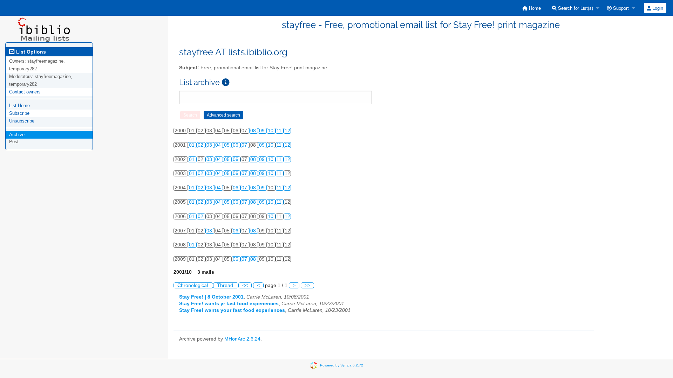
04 (218, 145)
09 (262, 130)
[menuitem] (531, 8)
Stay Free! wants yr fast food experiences (229, 303)
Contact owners (25, 91)
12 (287, 130)
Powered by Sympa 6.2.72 (341, 365)
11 (280, 130)
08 (253, 130)
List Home (19, 105)
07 (245, 145)
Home (534, 8)
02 (201, 145)
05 (227, 145)
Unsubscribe (21, 121)
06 (236, 145)
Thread (225, 285)
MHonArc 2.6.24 (242, 339)
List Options (30, 52)
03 (209, 145)
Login (657, 8)
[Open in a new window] (226, 82)
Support (620, 8)
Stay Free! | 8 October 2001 (211, 297)
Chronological (193, 285)
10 (271, 130)
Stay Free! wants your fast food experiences (232, 310)
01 (192, 145)
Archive (17, 134)
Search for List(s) (575, 8)
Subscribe (19, 113)
